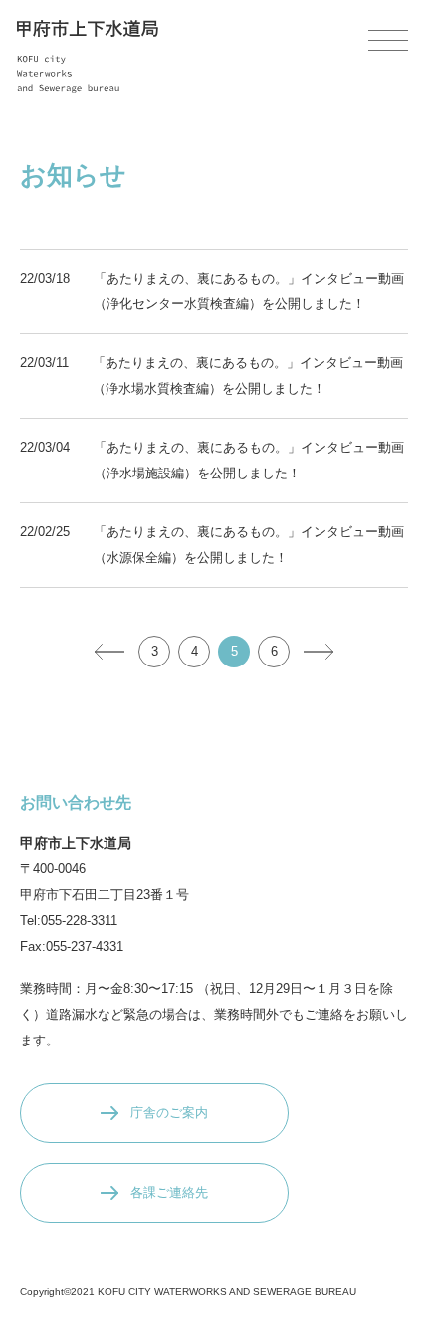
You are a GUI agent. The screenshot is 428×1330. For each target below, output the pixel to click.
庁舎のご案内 (169, 1112)
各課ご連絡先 (169, 1192)
